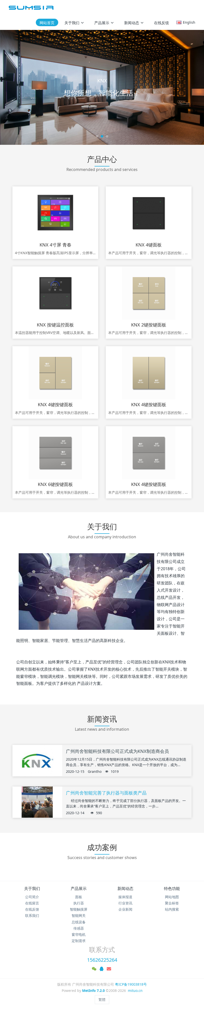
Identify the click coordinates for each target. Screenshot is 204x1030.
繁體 (102, 999)
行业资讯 (125, 903)
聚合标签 (172, 903)
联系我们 (32, 915)
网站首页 (47, 22)
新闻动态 (125, 888)
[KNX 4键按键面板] (55, 372)
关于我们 (32, 888)
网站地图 (172, 896)
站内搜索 (172, 909)
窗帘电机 (79, 934)
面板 (78, 896)
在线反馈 (32, 909)
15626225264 (102, 959)
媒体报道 (125, 896)
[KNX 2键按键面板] (149, 293)
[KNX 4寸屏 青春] (55, 213)
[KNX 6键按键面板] (55, 452)
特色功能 (172, 888)
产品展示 (79, 888)
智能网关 (79, 915)
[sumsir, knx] (31, 7)
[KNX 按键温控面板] (55, 293)
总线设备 (79, 922)
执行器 (78, 903)
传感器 (78, 928)
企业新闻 (125, 909)
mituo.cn (135, 990)
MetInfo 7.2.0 (93, 990)
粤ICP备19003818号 (131, 984)
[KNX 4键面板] (149, 213)
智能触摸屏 (78, 909)
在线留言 (32, 903)
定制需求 (79, 940)
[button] (10, 87)
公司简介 (32, 896)
